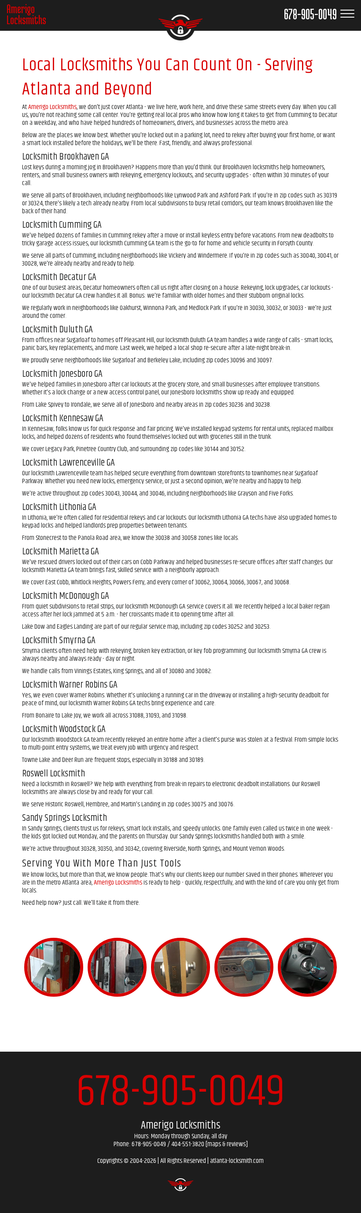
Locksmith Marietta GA (60, 551)
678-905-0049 (180, 1092)
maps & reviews (226, 1144)
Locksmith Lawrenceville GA (68, 462)
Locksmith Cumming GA (62, 225)
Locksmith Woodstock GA (64, 729)
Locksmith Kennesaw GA (62, 418)
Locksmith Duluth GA (57, 329)
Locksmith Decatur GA (59, 277)
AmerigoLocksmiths (26, 14)
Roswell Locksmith (53, 773)
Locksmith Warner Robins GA (70, 685)
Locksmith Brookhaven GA (65, 156)
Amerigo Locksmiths (52, 107)
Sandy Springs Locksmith (64, 818)
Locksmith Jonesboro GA (62, 374)
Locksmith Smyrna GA (59, 640)
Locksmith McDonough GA (65, 596)
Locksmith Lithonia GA (59, 507)
